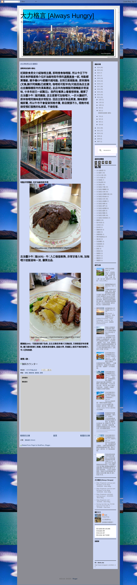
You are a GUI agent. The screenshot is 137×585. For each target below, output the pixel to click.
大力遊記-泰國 (100, 203)
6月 (100, 119)
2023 (98, 70)
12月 (100, 99)
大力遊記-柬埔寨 (101, 201)
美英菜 (98, 251)
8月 (100, 110)
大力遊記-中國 (100, 187)
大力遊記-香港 (100, 215)
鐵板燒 (98, 258)
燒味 (41, 373)
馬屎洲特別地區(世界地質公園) (110, 455)
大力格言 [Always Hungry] (57, 15)
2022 (98, 73)
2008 (98, 139)
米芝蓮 (98, 246)
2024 (98, 67)
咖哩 (26, 373)
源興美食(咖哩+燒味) (104, 113)
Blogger (75, 579)
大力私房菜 (99, 182)
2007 (98, 141)
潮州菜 (98, 239)
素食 (97, 248)
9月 (100, 108)
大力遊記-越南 (100, 210)
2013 (98, 97)
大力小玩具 (99, 177)
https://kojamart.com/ (103, 500)
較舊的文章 (85, 436)
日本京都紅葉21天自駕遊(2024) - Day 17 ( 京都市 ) (110, 373)
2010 (98, 133)
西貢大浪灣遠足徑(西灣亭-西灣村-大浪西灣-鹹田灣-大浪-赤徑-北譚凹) (110, 330)
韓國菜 (98, 260)
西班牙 (98, 256)
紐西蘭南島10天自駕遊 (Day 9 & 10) (110, 309)
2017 (98, 86)
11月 (100, 102)
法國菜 (98, 232)
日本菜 (98, 225)
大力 (105, 515)
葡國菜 (98, 253)
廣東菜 (37, 373)
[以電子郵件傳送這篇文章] (42, 370)
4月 (100, 122)
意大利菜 (99, 222)
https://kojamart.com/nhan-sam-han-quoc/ (104, 495)
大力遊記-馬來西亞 (102, 218)
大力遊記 (99, 184)
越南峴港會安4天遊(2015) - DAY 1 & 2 (110, 286)
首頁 (55, 436)
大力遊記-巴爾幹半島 (102, 194)
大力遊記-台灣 (100, 191)
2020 (98, 78)
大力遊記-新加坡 (101, 196)
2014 (98, 94)
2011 (98, 130)
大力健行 (99, 173)
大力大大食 (99, 175)
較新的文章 (25, 436)
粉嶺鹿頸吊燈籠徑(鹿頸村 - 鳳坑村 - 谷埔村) (110, 414)
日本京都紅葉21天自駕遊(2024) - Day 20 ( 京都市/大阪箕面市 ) (110, 395)
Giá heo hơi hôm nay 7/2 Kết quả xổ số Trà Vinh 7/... (105, 505)
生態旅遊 (99, 244)
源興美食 (31, 373)
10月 (100, 105)
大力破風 (99, 180)
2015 (98, 92)
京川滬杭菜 (99, 170)
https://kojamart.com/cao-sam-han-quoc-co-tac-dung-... (105, 483)
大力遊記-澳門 (100, 206)
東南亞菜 (99, 229)
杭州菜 (98, 227)
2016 (98, 89)
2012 (98, 128)
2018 (98, 84)
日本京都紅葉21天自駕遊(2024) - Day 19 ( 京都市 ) (110, 437)
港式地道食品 (100, 237)
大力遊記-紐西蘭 (101, 208)
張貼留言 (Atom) (30, 440)
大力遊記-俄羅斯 (101, 189)
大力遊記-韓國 (100, 213)
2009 (98, 136)
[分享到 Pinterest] (50, 370)
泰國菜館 (99, 234)
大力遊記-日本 (100, 199)
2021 (98, 75)
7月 (100, 116)
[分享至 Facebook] (48, 370)
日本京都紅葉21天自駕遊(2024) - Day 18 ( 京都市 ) (110, 354)
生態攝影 (99, 241)
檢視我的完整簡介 (107, 522)
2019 (98, 81)
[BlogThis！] (44, 370)
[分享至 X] (46, 370)
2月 (100, 124)
